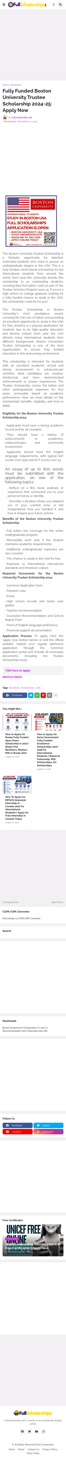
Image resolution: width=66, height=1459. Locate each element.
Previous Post (11, 902)
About (21, 1449)
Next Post (57, 902)
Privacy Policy (50, 1449)
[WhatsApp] (37, 695)
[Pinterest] (43, 695)
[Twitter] (30, 695)
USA (38, 688)
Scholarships (27, 688)
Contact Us (33, 1449)
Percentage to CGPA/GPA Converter (22, 918)
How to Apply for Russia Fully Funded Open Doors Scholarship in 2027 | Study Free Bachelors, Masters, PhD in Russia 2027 (17, 743)
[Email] (49, 695)
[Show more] (55, 695)
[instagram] (43, 1431)
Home (6, 85)
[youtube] (36, 1431)
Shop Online (33, 1453)
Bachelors (16, 85)
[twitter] (29, 1431)
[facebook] (22, 1431)
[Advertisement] (33, 45)
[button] (4, 4)
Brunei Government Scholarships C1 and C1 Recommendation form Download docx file (25, 1029)
